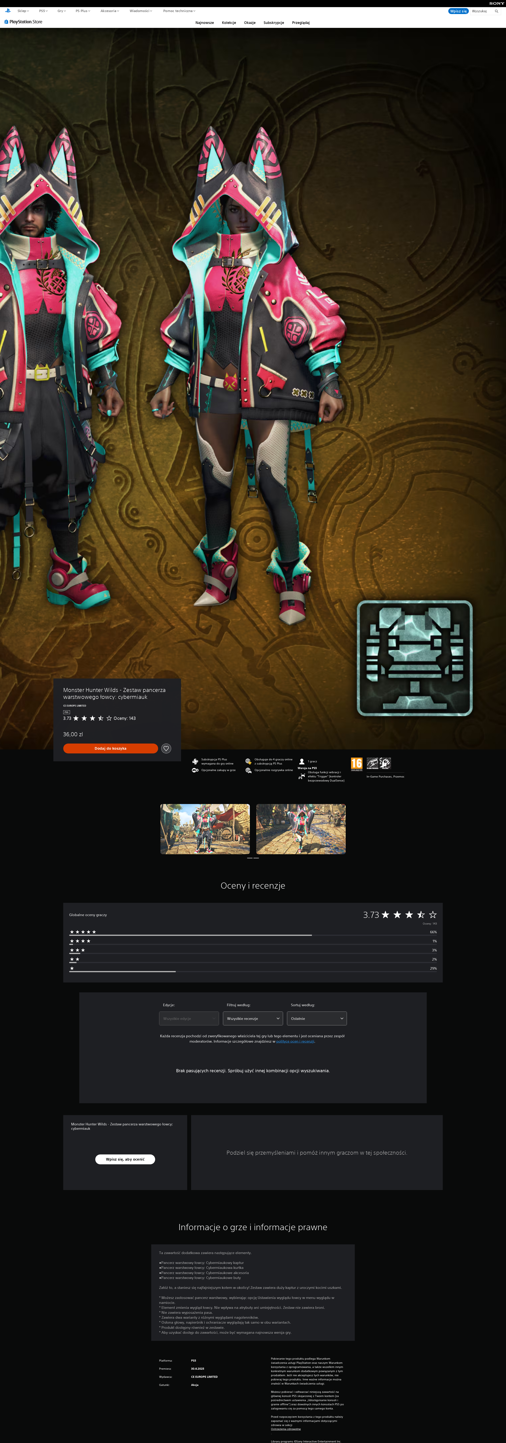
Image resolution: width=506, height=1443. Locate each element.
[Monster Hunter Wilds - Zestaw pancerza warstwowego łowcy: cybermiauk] (205, 829)
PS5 (42, 11)
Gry (60, 11)
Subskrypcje (274, 22)
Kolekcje (229, 22)
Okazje (250, 22)
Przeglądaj (301, 22)
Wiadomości (139, 11)
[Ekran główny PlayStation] (8, 11)
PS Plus (82, 11)
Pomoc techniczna (178, 11)
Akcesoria (108, 11)
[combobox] (189, 1018)
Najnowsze (204, 22)
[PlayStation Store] (24, 21)
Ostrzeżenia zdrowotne (286, 1429)
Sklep (21, 11)
